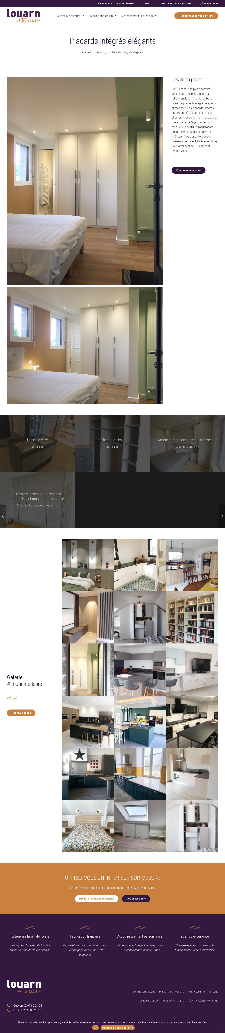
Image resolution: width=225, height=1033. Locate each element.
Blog (182, 1000)
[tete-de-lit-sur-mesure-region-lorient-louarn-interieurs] (88, 826)
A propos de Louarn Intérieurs (157, 1000)
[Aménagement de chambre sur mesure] (187, 443)
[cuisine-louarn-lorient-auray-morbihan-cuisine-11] (88, 669)
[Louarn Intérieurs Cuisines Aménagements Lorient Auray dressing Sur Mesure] (140, 617)
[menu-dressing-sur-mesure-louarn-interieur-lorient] (192, 826)
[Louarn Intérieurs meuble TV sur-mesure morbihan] (192, 669)
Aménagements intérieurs (203, 991)
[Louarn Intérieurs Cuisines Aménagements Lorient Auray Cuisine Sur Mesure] (140, 774)
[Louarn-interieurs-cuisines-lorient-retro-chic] (88, 774)
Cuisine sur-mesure (144, 991)
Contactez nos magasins (203, 1000)
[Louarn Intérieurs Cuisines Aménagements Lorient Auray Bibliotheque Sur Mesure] (192, 617)
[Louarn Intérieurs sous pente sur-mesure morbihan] (140, 826)
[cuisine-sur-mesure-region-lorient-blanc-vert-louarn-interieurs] (140, 722)
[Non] (220, 1025)
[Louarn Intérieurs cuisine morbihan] (140, 565)
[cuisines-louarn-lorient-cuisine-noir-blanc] (192, 722)
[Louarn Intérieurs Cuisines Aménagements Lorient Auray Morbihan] (23, 16)
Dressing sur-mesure (171, 991)
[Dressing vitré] (37, 443)
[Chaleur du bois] (112, 443)
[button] (83, 15)
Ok (95, 1027)
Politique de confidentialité (117, 1027)
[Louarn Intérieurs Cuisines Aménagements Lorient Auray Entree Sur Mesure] (88, 617)
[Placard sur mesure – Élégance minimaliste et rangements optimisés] (37, 500)
